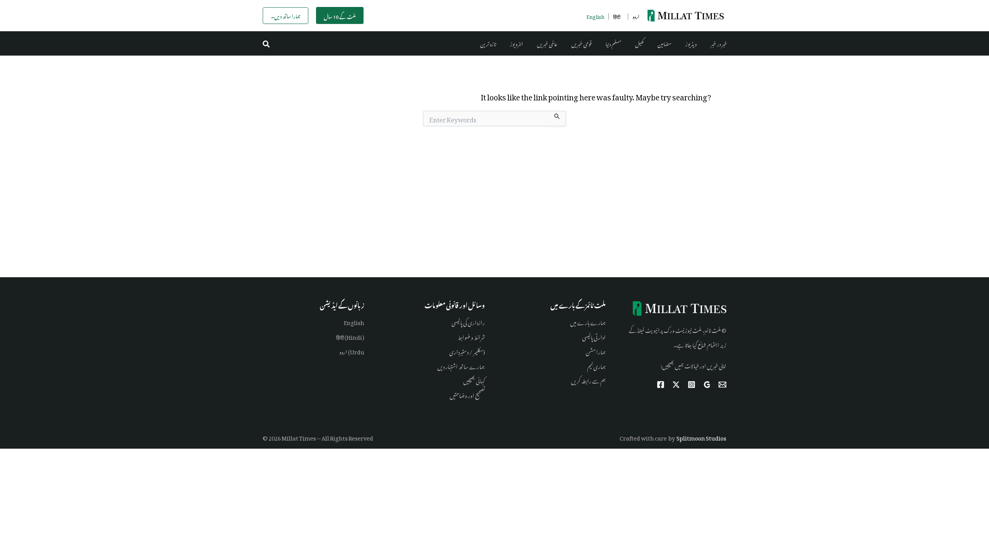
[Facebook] (660, 384)
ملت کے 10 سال (340, 15)
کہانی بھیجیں (474, 379)
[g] (707, 384)
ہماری (599, 365)
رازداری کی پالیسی (468, 321)
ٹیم (590, 365)
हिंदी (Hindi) (350, 336)
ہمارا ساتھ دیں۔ (285, 15)
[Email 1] (722, 384)
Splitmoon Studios (701, 437)
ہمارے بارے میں (588, 321)
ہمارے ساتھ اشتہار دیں (461, 365)
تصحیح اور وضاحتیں (467, 394)
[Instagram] (691, 384)
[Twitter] (676, 384)
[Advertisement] (494, 199)
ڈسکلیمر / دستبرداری (467, 351)
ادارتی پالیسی (594, 336)
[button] (266, 43)
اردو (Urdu (351, 351)
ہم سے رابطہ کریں (588, 379)
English (354, 321)
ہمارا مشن (596, 351)
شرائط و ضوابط (471, 336)
